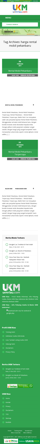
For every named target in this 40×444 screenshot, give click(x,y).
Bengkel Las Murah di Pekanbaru (20, 251)
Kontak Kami (28, 431)
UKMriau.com (21, 437)
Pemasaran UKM (21, 189)
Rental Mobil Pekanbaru (14, 105)
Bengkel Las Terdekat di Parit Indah (21, 244)
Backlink (8, 422)
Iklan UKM (8, 189)
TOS (7, 414)
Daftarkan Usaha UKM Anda (15, 336)
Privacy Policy (10, 352)
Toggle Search (12, 24)
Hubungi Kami (10, 344)
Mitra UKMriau (27, 433)
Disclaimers (9, 348)
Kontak (8, 402)
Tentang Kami (10, 332)
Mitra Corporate (16, 433)
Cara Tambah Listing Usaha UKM (17, 340)
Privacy (8, 406)
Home (8, 398)
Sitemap (8, 418)
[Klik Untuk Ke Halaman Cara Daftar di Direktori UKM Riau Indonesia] (22, 441)
